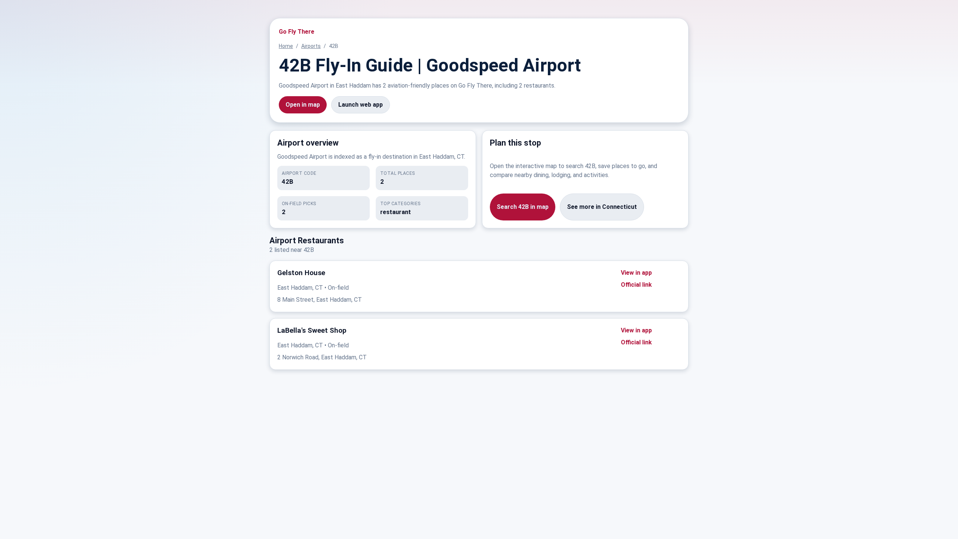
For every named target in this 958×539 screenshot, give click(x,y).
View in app (636, 272)
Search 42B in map (523, 206)
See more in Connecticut (602, 206)
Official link (636, 284)
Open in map (303, 104)
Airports (311, 46)
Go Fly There (296, 31)
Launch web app (360, 104)
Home (286, 46)
